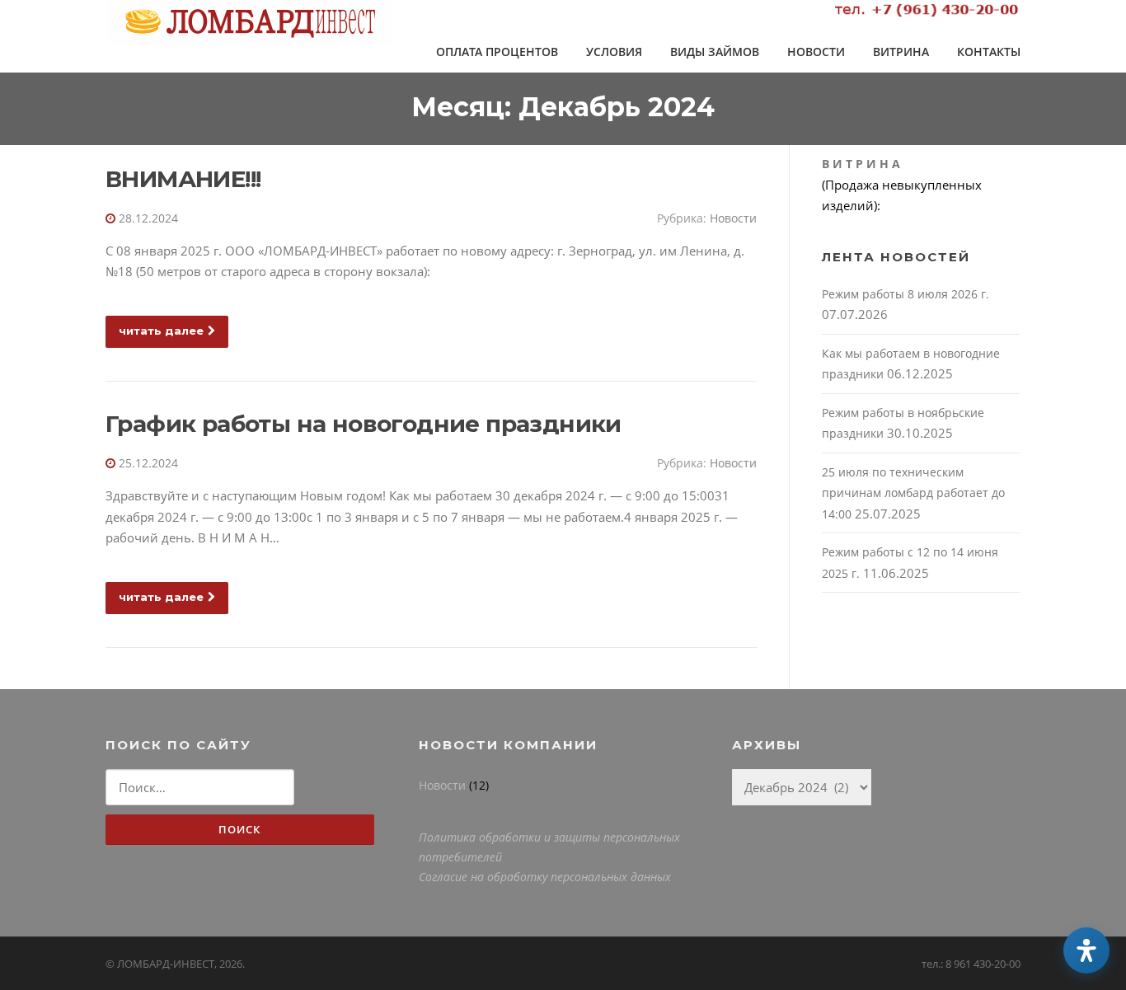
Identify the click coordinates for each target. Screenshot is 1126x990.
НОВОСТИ (816, 51)
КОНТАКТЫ (988, 51)
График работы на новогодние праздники (364, 424)
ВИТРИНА (901, 51)
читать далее (161, 330)
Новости (733, 218)
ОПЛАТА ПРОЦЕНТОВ (497, 51)
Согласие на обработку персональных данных (545, 876)
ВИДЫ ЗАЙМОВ (714, 51)
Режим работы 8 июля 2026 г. (905, 294)
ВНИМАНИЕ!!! (183, 179)
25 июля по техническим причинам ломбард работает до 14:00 (913, 493)
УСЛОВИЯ (614, 51)
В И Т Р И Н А (861, 163)
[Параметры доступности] (1086, 950)
